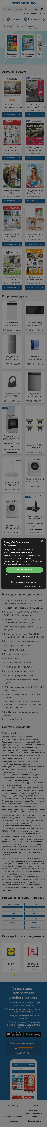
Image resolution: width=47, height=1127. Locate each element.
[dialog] (23, 563)
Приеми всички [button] (24, 570)
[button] (23, 582)
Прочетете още (23, 564)
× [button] (42, 541)
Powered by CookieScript (33, 587)
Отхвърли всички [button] (24, 576)
